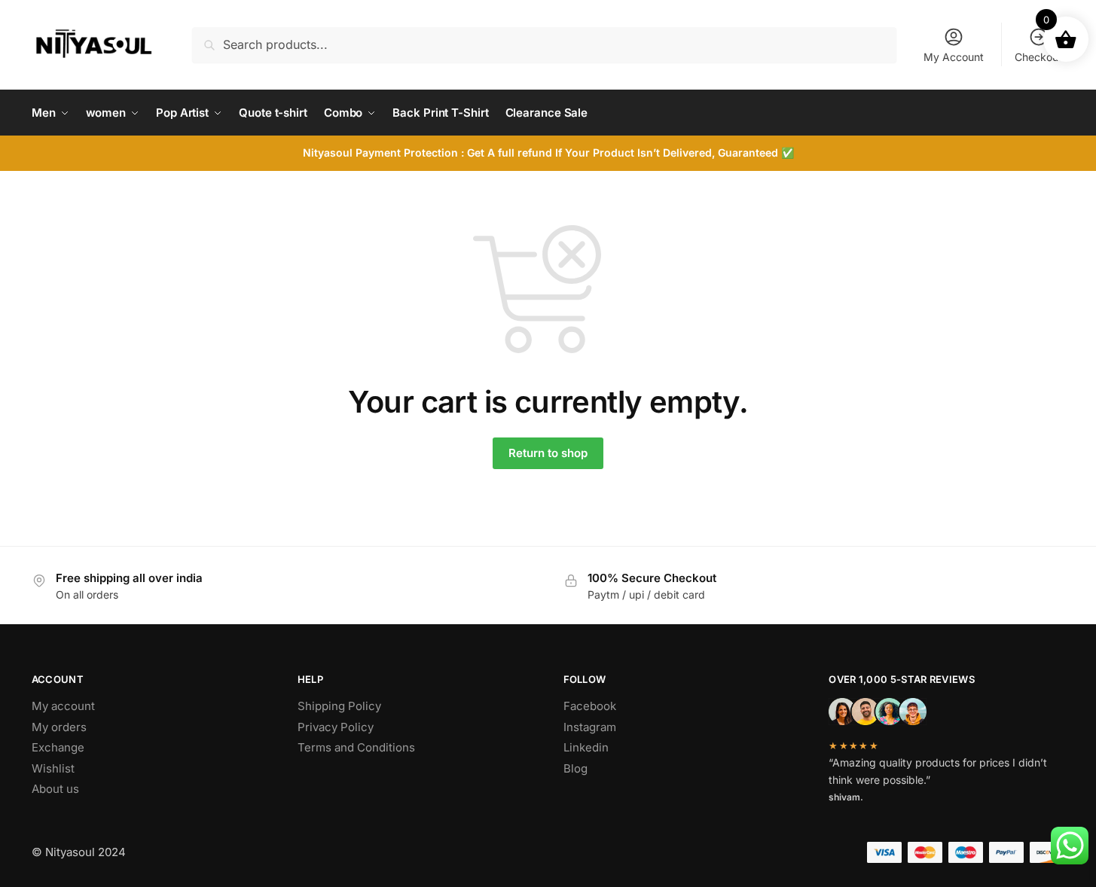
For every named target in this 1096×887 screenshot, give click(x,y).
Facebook (589, 706)
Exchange (58, 747)
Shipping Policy (339, 706)
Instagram (589, 727)
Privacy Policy (336, 727)
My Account (954, 56)
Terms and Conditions (356, 747)
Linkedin (586, 747)
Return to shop (548, 453)
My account (63, 706)
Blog (575, 768)
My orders (59, 727)
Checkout (1038, 56)
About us (55, 789)
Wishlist (53, 768)
